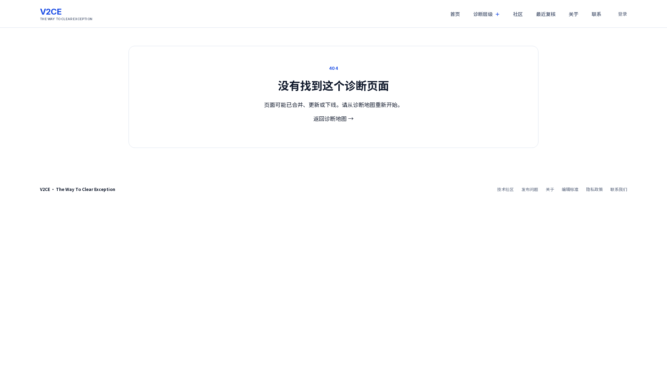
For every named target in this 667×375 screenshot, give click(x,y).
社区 (518, 13)
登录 (622, 13)
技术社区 (505, 189)
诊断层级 (483, 13)
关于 (573, 13)
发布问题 (529, 189)
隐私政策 (594, 189)
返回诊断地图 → (333, 118)
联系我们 (618, 189)
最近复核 (545, 13)
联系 (596, 13)
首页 (455, 13)
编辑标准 (570, 189)
